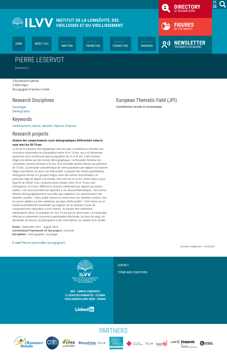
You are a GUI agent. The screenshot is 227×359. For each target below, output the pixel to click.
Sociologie (19, 107)
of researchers (187, 8)
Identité (47, 126)
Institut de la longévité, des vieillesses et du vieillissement (89, 22)
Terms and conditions (132, 272)
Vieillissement (21, 126)
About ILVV (42, 43)
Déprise (58, 126)
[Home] (34, 22)
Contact (123, 265)
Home (18, 43)
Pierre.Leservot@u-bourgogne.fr (44, 243)
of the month (184, 26)
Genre (36, 126)
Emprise (70, 126)
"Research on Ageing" (189, 44)
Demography (21, 111)
